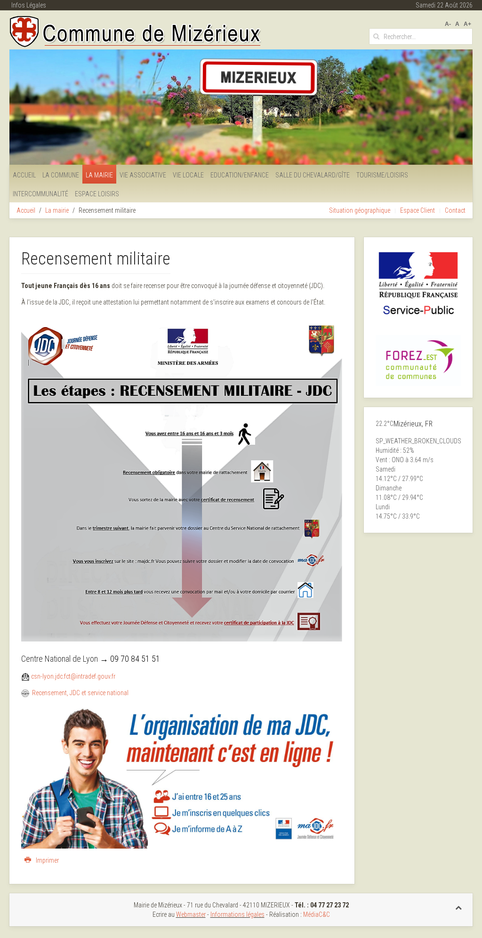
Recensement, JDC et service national (80, 693)
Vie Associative (143, 175)
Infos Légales (28, 5)
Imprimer (46, 860)
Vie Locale (188, 175)
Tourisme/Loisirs (382, 175)
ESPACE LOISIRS (97, 194)
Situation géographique (359, 210)
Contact (455, 210)
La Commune (60, 175)
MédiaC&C (316, 914)
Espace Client (417, 210)
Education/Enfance (239, 175)
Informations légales (237, 914)
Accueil (24, 175)
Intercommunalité (40, 194)
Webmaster (191, 914)
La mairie (99, 175)
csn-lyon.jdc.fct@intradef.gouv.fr (73, 676)
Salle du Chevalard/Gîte (312, 175)
